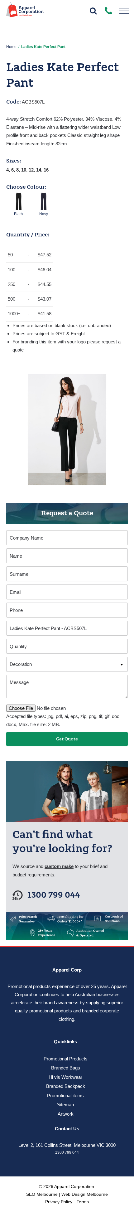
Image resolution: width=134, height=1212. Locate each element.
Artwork (66, 1114)
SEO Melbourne (42, 1194)
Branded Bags (65, 1067)
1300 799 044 (53, 895)
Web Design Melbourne (84, 1194)
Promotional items (65, 1095)
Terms (83, 1201)
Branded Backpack (65, 1086)
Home (11, 47)
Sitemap (65, 1104)
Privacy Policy (58, 1201)
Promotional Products (66, 1058)
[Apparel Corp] (25, 11)
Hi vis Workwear (65, 1077)
